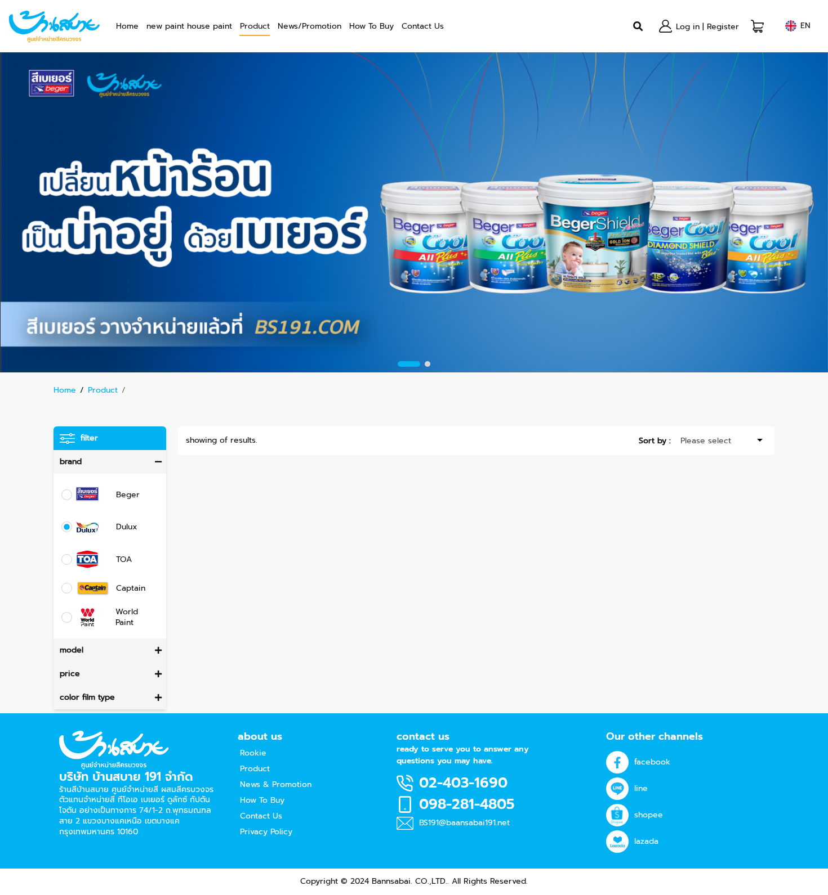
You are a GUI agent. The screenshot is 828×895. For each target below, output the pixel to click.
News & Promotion (275, 784)
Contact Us (423, 26)
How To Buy (371, 26)
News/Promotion (309, 26)
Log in (688, 27)
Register (723, 27)
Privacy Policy (266, 832)
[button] (757, 26)
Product (255, 26)
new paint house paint (189, 26)
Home (127, 26)
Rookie (253, 753)
